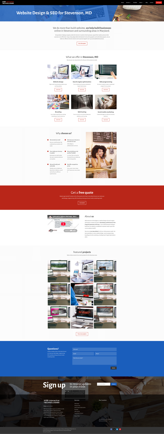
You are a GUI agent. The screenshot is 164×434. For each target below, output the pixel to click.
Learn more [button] (58, 89)
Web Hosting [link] (77, 411)
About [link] (140, 2)
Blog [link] (147, 2)
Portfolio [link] (135, 2)
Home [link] (122, 2)
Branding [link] (76, 409)
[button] (111, 429)
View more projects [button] (82, 334)
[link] (8, 2)
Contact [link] (151, 2)
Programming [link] (77, 405)
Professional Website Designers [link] (48, 430)
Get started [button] (82, 202)
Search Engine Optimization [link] (80, 407)
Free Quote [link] (158, 2)
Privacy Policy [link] (77, 416)
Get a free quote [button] (82, 43)
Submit (113, 368)
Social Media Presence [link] (78, 413)
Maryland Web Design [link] (67, 430)
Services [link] (128, 2)
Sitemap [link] (44, 431)
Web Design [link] (76, 403)
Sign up (113, 384)
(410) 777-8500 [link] (50, 406)
